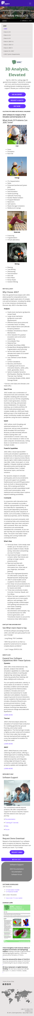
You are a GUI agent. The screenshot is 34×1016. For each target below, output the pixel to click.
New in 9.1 (8, 44)
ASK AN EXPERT (17, 94)
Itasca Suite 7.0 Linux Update (14, 898)
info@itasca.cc (29, 1011)
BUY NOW (17, 106)
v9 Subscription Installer (12, 890)
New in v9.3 (7, 38)
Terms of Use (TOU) (8, 981)
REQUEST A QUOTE (17, 100)
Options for (9, 51)
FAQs (6, 826)
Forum (7, 829)
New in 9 (8, 48)
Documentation (10, 819)
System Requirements (12, 54)
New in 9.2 (8, 41)
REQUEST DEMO (17, 852)
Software (24, 20)
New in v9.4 (7, 35)
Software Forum (16, 874)
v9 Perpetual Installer (12, 891)
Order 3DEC (17, 859)
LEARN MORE (8, 715)
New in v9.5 (7, 32)
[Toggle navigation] (30, 3)
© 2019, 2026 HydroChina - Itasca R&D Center (20, 1013)
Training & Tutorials (11, 823)
